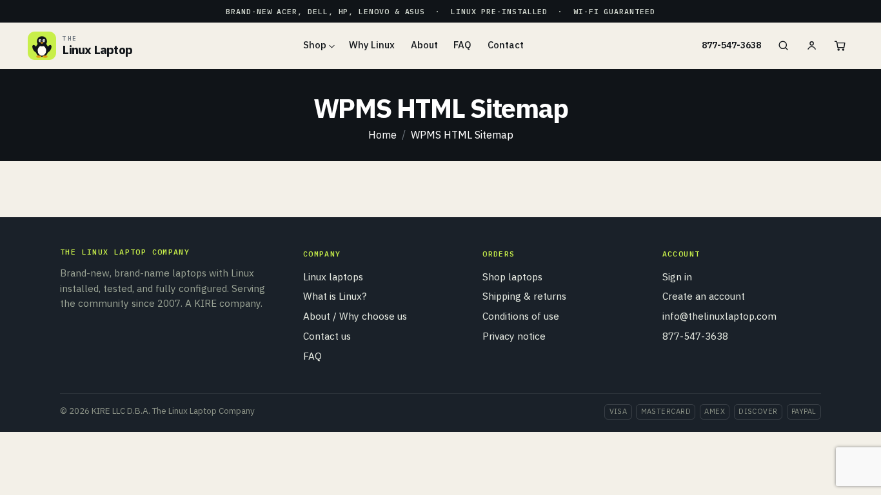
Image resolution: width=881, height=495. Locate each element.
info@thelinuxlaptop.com (719, 315)
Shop (314, 45)
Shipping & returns (524, 295)
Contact (506, 45)
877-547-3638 (731, 45)
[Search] (783, 45)
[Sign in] (811, 45)
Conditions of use (520, 315)
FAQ (462, 45)
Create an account (703, 295)
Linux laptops (333, 276)
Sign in (677, 276)
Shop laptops (512, 276)
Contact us (327, 335)
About (424, 45)
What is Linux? (334, 295)
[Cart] (839, 45)
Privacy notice (514, 335)
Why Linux (372, 45)
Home (382, 134)
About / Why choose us (355, 315)
